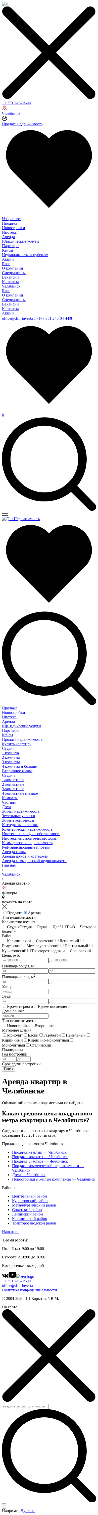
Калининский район (29, 1218)
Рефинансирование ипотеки (26, 847)
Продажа (9, 223)
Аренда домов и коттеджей (25, 856)
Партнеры (10, 246)
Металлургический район (34, 1205)
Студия (8, 748)
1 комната (10, 753)
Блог (6, 264)
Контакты (10, 282)
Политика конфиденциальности (29, 1290)
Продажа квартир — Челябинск (39, 1152)
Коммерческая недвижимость (27, 829)
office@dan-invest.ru (18, 318)
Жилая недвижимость (20, 811)
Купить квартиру (16, 744)
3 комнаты (11, 762)
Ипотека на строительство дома (29, 838)
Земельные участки (18, 816)
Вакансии (10, 277)
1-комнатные (13, 780)
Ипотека (9, 232)
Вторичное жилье (17, 771)
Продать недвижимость (22, 124)
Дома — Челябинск (28, 1175)
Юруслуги (21, 726)
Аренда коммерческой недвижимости (34, 861)
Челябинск (11, 113)
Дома (6, 807)
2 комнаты (11, 757)
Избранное (11, 219)
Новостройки (13, 228)
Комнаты (10, 798)
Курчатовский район (30, 1201)
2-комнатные (13, 784)
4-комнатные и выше (20, 793)
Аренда (8, 237)
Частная (9, 802)
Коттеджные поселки (20, 825)
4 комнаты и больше (19, 766)
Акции (8, 259)
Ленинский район (27, 1214)
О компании (12, 268)
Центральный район (29, 1196)
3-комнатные (13, 789)
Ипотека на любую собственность (31, 834)
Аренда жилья (14, 852)
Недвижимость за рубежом (25, 255)
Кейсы (7, 250)
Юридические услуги (20, 241)
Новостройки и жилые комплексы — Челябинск (53, 1179)
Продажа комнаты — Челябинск (40, 1157)
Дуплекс (28, 1511)
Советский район (27, 1210)
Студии (8, 775)
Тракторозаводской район (34, 1223)
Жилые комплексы (18, 820)
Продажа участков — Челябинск (40, 1161)
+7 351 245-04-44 (16, 103)
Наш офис (10, 1231)
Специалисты (14, 273)
